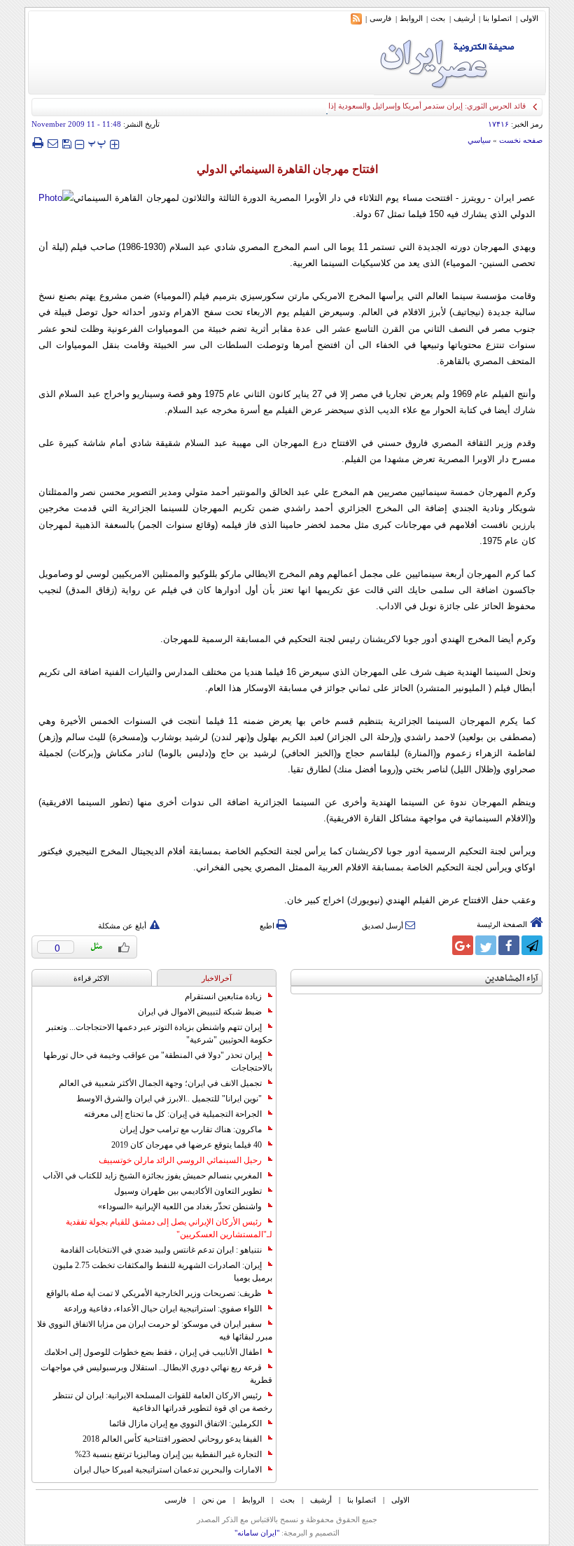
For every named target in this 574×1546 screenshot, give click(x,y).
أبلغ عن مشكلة (122, 925)
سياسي (479, 140)
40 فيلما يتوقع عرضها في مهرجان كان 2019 (186, 1145)
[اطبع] (37, 143)
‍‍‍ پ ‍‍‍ (97, 142)
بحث (437, 18)
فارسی (380, 18)
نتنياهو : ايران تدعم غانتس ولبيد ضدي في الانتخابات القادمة (161, 1250)
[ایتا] (439, 945)
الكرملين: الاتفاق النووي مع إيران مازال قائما (185, 1423)
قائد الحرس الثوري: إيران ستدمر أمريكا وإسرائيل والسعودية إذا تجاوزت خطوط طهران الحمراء (378, 106)
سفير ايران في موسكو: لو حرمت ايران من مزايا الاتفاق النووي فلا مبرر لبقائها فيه (154, 1330)
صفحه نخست (520, 140)
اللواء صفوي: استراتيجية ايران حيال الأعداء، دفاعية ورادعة (163, 1309)
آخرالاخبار (217, 978)
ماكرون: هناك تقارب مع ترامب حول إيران (191, 1129)
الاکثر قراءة (91, 978)
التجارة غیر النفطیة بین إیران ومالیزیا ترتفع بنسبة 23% (168, 1454)
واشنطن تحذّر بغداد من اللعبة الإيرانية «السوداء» (180, 1206)
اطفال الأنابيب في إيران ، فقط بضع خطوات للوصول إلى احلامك (153, 1352)
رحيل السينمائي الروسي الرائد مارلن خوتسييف (180, 1160)
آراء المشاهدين (511, 978)
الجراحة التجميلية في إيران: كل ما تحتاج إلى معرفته (173, 1114)
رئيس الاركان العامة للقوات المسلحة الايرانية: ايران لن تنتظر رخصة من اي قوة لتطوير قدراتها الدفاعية (162, 1402)
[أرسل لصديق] (52, 143)
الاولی (529, 18)
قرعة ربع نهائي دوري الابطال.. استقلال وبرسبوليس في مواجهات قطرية (156, 1374)
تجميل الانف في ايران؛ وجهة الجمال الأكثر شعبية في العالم (160, 1083)
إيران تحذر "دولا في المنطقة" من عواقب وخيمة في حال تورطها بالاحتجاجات (157, 1061)
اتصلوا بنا (497, 18)
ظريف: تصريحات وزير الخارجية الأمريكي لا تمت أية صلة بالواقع (154, 1293)
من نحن (214, 1500)
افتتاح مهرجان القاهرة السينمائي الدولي (287, 169)
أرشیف (464, 18)
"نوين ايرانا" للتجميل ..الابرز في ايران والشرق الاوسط (169, 1098)
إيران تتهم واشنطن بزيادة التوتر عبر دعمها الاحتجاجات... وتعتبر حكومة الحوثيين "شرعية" (159, 1033)
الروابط (411, 18)
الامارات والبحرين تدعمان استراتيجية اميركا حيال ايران (168, 1470)
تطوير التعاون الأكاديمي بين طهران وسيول (188, 1191)
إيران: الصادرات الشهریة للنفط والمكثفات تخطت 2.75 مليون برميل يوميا (162, 1271)
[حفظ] (66, 142)
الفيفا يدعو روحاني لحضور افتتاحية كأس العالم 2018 (172, 1439)
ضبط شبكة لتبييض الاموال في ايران (200, 1012)
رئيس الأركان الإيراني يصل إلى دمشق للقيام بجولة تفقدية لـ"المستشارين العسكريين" (169, 1228)
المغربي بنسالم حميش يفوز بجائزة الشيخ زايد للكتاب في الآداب (152, 1176)
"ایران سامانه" (256, 1532)
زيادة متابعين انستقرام (223, 996)
